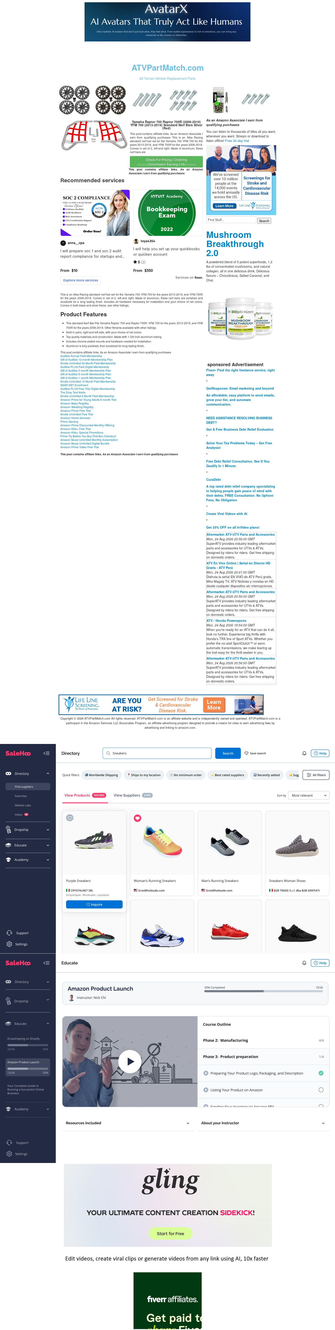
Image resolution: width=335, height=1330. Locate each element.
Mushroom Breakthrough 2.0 (235, 243)
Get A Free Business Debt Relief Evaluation (240, 429)
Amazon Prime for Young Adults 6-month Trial (88, 399)
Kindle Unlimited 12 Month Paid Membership (88, 381)
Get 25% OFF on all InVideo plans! (233, 527)
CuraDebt (213, 479)
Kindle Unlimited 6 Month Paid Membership (87, 396)
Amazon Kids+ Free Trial (75, 429)
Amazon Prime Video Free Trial (79, 447)
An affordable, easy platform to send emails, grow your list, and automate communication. (240, 399)
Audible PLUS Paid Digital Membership (84, 367)
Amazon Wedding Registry (76, 407)
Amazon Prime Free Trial (75, 410)
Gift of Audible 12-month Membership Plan (86, 359)
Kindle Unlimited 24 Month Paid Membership (88, 363)
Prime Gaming (69, 421)
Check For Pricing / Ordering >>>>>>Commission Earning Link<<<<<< (166, 161)
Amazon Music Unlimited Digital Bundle (84, 443)
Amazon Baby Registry (74, 403)
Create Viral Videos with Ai (226, 513)
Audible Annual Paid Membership (81, 356)
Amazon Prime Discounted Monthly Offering (87, 425)
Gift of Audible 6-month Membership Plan (85, 374)
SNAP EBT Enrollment (74, 385)
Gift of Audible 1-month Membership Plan (85, 378)
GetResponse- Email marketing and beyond (240, 388)
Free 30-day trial (237, 140)
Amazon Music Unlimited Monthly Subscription (89, 440)
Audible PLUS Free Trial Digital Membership (87, 389)
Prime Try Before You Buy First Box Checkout (88, 436)
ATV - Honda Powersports (226, 620)
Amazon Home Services (75, 418)
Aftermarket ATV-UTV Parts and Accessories (240, 534)
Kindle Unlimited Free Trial (76, 414)
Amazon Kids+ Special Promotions (81, 432)
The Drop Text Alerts (72, 392)
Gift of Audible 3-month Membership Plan (85, 370)
